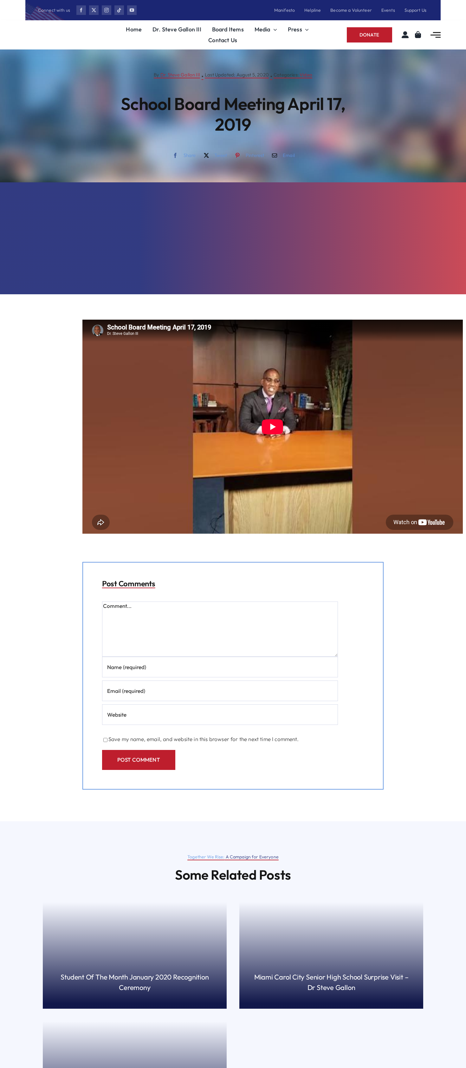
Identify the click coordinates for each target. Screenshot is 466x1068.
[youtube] (132, 10)
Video (306, 75)
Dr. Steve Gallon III (180, 75)
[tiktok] (119, 10)
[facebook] (81, 10)
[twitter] (94, 10)
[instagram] (106, 10)
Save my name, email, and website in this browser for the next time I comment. (203, 739)
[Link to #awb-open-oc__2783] (435, 35)
